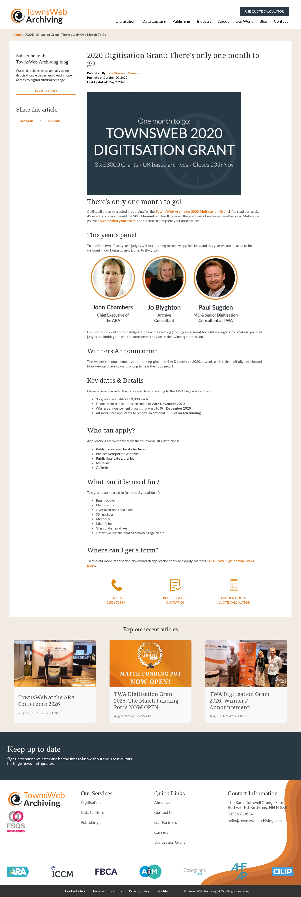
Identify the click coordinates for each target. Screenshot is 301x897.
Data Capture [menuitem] (154, 21)
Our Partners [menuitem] (165, 822)
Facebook (26, 121)
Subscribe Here (46, 90)
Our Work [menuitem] (244, 21)
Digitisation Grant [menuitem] (169, 842)
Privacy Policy (139, 891)
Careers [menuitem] (161, 832)
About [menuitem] (223, 21)
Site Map (162, 891)
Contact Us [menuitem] (163, 812)
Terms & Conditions (107, 891)
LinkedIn (54, 121)
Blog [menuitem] (263, 21)
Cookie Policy (75, 891)
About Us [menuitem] (162, 802)
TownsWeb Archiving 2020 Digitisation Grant (192, 211)
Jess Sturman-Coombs (123, 73)
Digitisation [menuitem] (125, 21)
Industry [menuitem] (204, 21)
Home (17, 34)
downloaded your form (116, 220)
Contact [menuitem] (281, 21)
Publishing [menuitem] (181, 21)
